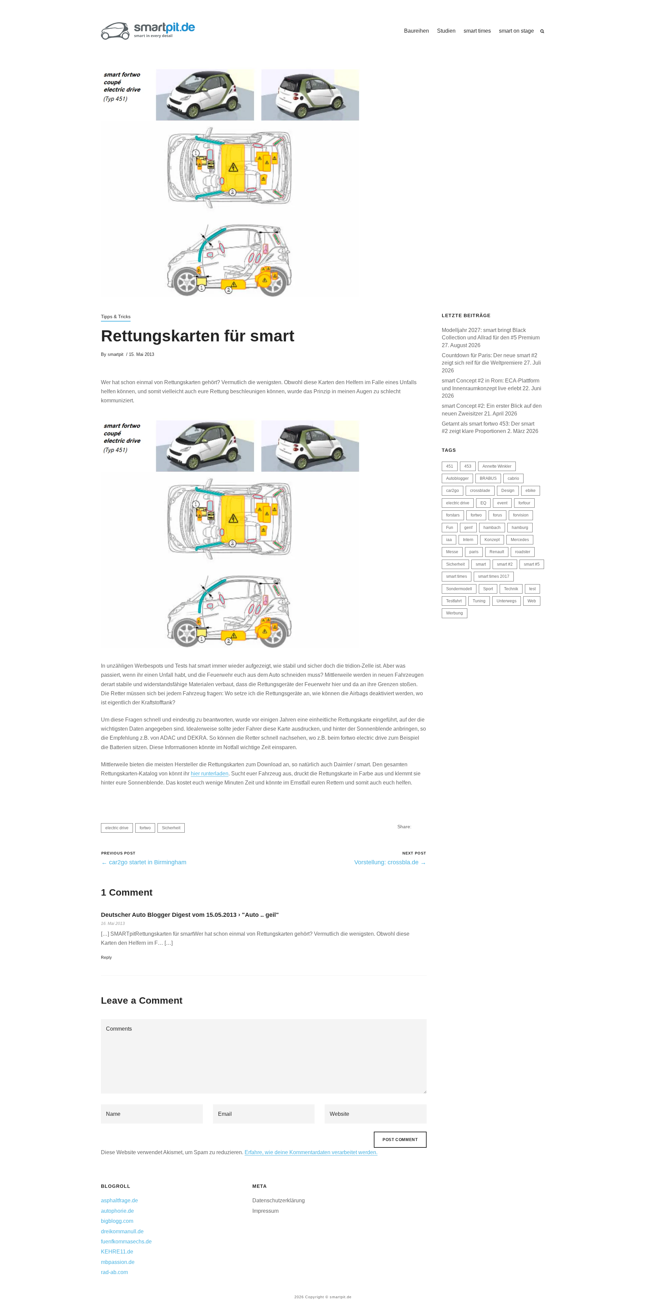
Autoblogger (457, 478)
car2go (452, 490)
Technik (511, 589)
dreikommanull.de (122, 1231)
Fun (449, 527)
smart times (477, 31)
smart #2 (505, 564)
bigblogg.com (117, 1221)
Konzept (492, 539)
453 (467, 466)
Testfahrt (454, 601)
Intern (468, 539)
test (532, 589)
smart (481, 564)
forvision (521, 515)
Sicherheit (171, 828)
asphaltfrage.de (119, 1200)
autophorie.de (117, 1211)
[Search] (542, 31)
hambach (492, 527)
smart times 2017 (493, 576)
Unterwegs (506, 601)
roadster (522, 551)
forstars (453, 515)
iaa (449, 539)
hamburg (520, 527)
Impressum (265, 1211)
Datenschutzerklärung (278, 1200)
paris (473, 551)
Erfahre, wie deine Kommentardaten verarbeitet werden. (311, 1152)
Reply (106, 957)
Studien (446, 31)
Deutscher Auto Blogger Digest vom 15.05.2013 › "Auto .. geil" (190, 914)
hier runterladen (209, 773)
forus (497, 515)
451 (449, 466)
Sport (488, 589)
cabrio (513, 478)
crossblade (480, 490)
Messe (452, 551)
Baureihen (416, 31)
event (502, 503)
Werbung (454, 613)
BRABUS (488, 478)
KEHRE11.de (117, 1252)
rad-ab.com (114, 1272)
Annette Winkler (496, 466)
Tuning (479, 601)
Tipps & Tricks (116, 316)
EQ (483, 503)
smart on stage (516, 31)
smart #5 (532, 564)
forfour (524, 503)
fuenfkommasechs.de (126, 1241)
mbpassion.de (118, 1262)
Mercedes (520, 539)
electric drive (117, 828)
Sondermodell (459, 589)
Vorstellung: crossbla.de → (390, 862)
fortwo (145, 828)
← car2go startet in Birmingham (143, 862)
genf (468, 527)
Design (507, 490)
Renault (497, 551)
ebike (531, 490)
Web (532, 601)
